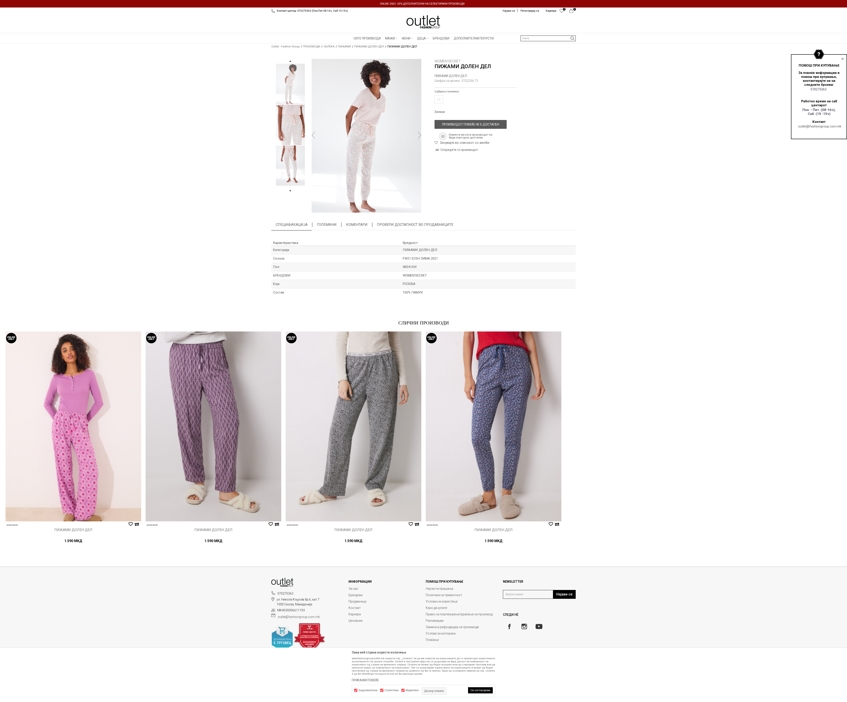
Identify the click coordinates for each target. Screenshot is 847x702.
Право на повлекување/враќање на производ (459, 614)
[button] (548, 38)
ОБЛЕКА (329, 46)
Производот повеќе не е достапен (470, 124)
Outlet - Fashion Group (285, 46)
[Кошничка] (572, 11)
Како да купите (436, 608)
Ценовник (356, 620)
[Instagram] (524, 626)
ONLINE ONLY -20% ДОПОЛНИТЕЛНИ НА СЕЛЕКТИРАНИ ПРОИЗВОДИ (422, 3)
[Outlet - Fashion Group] (423, 21)
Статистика (391, 690)
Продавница (357, 601)
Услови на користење (441, 601)
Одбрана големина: (447, 91)
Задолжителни (367, 690)
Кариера (355, 614)
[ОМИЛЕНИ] (562, 11)
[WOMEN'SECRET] (12, 525)
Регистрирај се (530, 10)
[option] (423, 3)
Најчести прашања (439, 588)
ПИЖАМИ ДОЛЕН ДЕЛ (369, 46)
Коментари (356, 225)
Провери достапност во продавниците (415, 225)
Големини (327, 225)
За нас (353, 588)
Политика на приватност (444, 595)
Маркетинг (412, 690)
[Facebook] (509, 626)
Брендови (356, 595)
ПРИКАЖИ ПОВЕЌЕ (365, 680)
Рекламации (435, 620)
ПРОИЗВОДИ (311, 46)
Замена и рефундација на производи (452, 627)
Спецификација (291, 225)
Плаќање (432, 640)
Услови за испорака (440, 633)
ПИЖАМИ (344, 46)
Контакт (355, 608)
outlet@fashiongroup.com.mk (819, 126)
